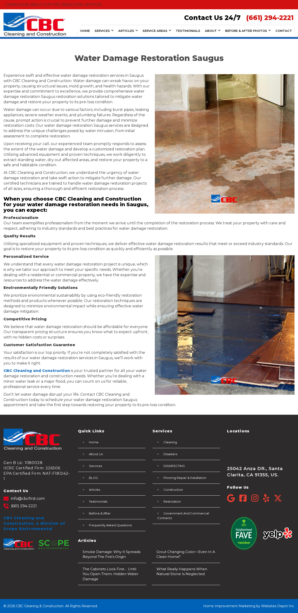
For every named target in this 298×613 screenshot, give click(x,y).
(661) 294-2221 (24, 506)
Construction (173, 489)
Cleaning (170, 442)
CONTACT (283, 31)
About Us (96, 454)
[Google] (233, 498)
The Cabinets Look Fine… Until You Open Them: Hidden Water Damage (110, 574)
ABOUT (211, 31)
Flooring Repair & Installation (184, 478)
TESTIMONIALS (188, 31)
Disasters (170, 454)
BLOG (93, 478)
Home (93, 442)
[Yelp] (268, 498)
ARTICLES (126, 31)
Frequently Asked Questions (110, 525)
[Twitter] (278, 498)
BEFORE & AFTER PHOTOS (246, 31)
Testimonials (98, 501)
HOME (85, 31)
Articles (94, 489)
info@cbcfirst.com (28, 498)
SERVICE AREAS (154, 31)
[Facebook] (245, 498)
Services (95, 466)
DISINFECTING (174, 466)
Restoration (172, 501)
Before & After (100, 513)
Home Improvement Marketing (229, 606)
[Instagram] (257, 498)
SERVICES (102, 31)
